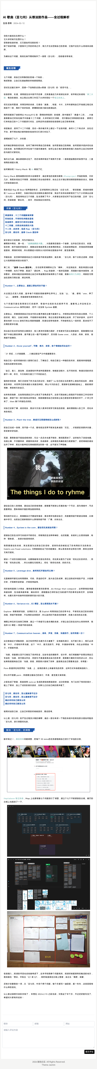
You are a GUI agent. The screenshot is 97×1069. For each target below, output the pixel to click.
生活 (5, 23)
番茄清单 (20, 739)
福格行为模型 (75, 274)
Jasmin (52, 1065)
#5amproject (69, 176)
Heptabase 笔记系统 (13, 798)
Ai (32, 169)
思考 (10, 23)
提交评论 (89, 1052)
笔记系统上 (59, 98)
